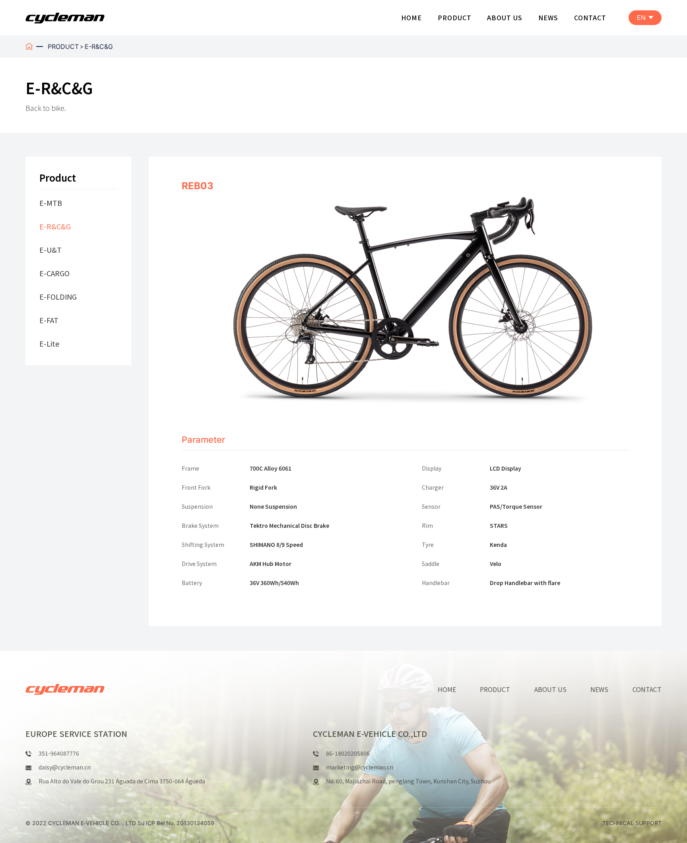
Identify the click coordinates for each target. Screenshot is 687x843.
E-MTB (50, 203)
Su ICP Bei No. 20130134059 (176, 823)
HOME (411, 17)
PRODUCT (455, 17)
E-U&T (50, 249)
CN (645, 35)
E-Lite (49, 343)
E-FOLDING (58, 296)
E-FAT (48, 320)
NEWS (548, 17)
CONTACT (590, 17)
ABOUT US (504, 17)
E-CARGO (54, 273)
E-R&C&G (99, 46)
